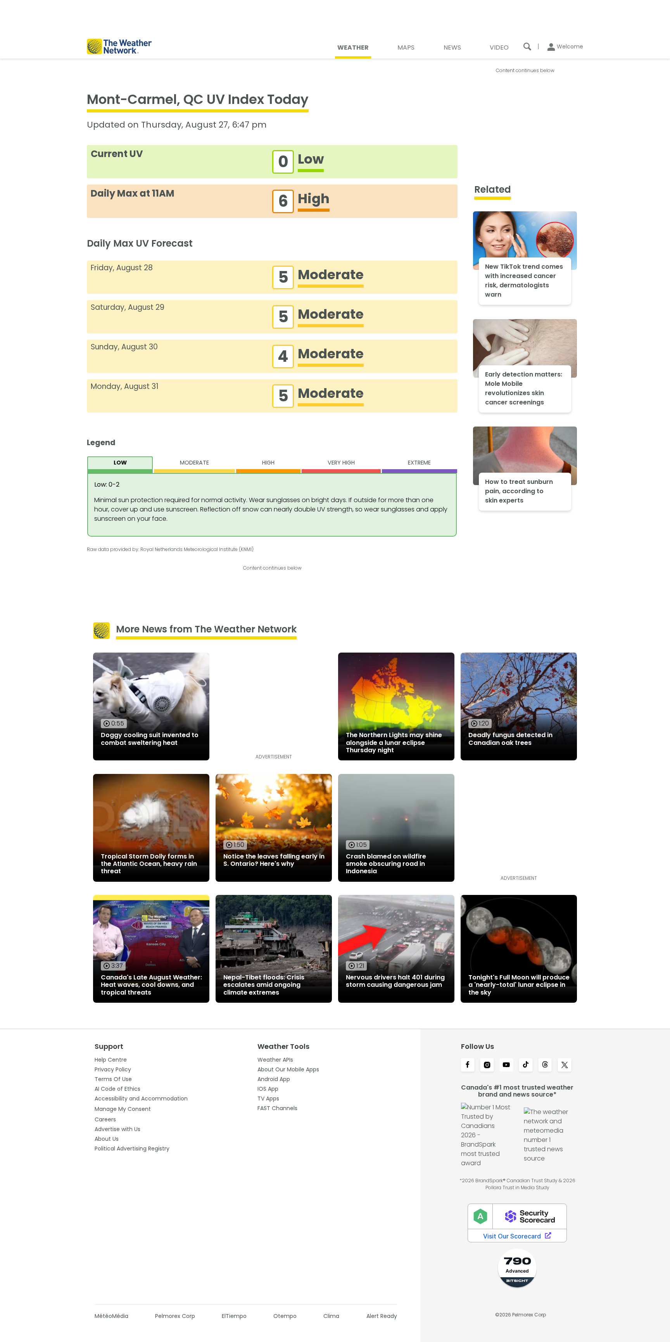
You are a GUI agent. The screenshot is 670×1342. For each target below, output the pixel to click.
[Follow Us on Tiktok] (525, 1065)
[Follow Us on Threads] (545, 1065)
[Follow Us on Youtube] (506, 1065)
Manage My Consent (123, 1108)
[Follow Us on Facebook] (467, 1065)
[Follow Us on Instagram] (487, 1065)
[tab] (120, 464)
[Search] (527, 46)
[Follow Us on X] (564, 1065)
